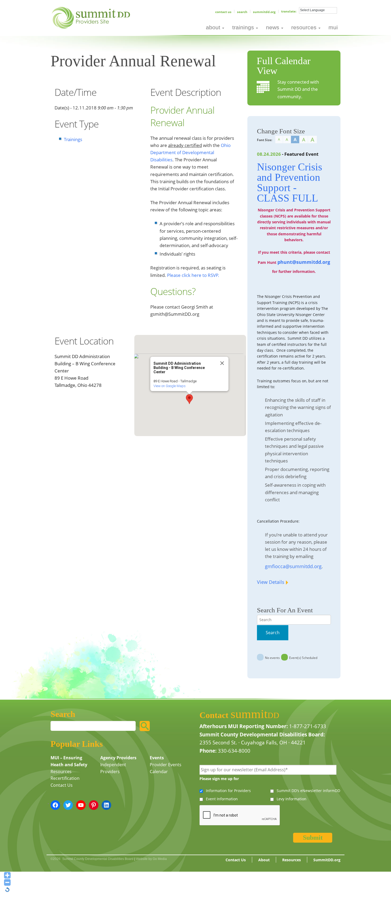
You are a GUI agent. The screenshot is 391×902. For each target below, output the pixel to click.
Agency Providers (118, 758)
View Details (270, 582)
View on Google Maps (169, 386)
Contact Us (223, 12)
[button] (189, 399)
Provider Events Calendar (165, 768)
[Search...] (145, 726)
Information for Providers (228, 790)
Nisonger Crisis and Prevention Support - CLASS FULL (289, 182)
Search (242, 12)
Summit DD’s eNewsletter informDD (308, 790)
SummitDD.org (264, 12)
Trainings (73, 139)
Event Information (222, 798)
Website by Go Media (151, 859)
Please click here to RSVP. (193, 275)
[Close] (222, 363)
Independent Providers (113, 768)
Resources (61, 771)
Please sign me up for (219, 778)
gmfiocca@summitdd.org (293, 566)
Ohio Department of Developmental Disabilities (190, 152)
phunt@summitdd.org (303, 262)
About (264, 859)
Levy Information (291, 798)
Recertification (65, 778)
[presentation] (239, 815)
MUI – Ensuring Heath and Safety (69, 761)
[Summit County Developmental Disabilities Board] (92, 17)
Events (157, 758)
